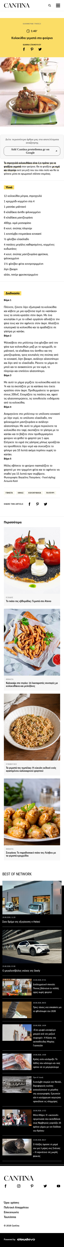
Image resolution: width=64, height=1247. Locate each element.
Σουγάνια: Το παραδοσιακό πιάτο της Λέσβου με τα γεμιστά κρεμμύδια (31, 854)
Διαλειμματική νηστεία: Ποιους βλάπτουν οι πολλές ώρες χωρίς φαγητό (46, 988)
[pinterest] (32, 49)
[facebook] (24, 49)
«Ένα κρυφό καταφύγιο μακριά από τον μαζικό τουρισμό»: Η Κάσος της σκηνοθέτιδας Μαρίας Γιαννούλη (44, 1038)
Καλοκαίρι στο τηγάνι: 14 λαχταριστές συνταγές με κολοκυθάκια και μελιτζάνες (32, 684)
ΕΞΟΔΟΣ (9, 597)
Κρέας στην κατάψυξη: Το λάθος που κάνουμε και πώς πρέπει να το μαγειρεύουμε (46, 1063)
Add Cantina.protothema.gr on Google (30, 151)
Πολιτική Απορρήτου (16, 1207)
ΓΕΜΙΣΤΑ (9, 493)
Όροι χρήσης (11, 1202)
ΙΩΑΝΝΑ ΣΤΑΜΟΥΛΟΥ (32, 45)
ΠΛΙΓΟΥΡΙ (50, 493)
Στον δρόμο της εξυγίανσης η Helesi (21, 921)
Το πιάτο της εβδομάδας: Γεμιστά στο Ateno (28, 601)
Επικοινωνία (11, 1212)
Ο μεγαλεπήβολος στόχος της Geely (21, 970)
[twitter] (40, 49)
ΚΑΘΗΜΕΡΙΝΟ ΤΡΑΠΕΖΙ (32, 24)
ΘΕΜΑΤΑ (10, 679)
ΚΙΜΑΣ (20, 493)
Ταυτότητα (10, 1217)
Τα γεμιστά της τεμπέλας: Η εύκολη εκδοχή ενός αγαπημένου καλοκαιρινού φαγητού (31, 769)
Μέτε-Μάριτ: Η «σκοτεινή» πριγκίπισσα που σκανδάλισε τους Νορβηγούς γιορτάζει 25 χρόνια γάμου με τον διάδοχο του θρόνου (47, 1123)
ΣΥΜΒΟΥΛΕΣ (11, 764)
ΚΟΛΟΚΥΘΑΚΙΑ (34, 493)
